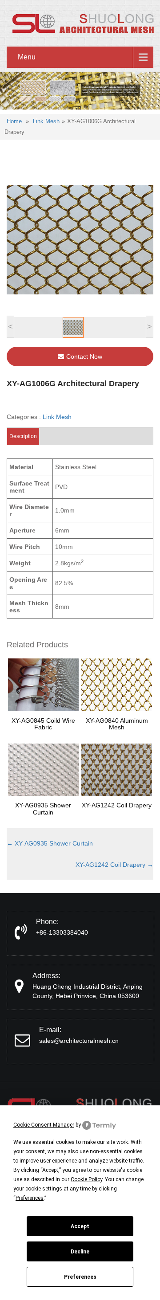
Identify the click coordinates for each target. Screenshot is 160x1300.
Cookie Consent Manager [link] (43, 1125)
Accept (80, 1226)
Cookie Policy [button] (86, 1179)
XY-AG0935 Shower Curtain (50, 843)
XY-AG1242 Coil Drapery (114, 864)
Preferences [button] (30, 1198)
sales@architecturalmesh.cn (79, 1040)
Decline (80, 1252)
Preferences (80, 1277)
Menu (27, 57)
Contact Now (84, 356)
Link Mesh (46, 121)
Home (14, 121)
